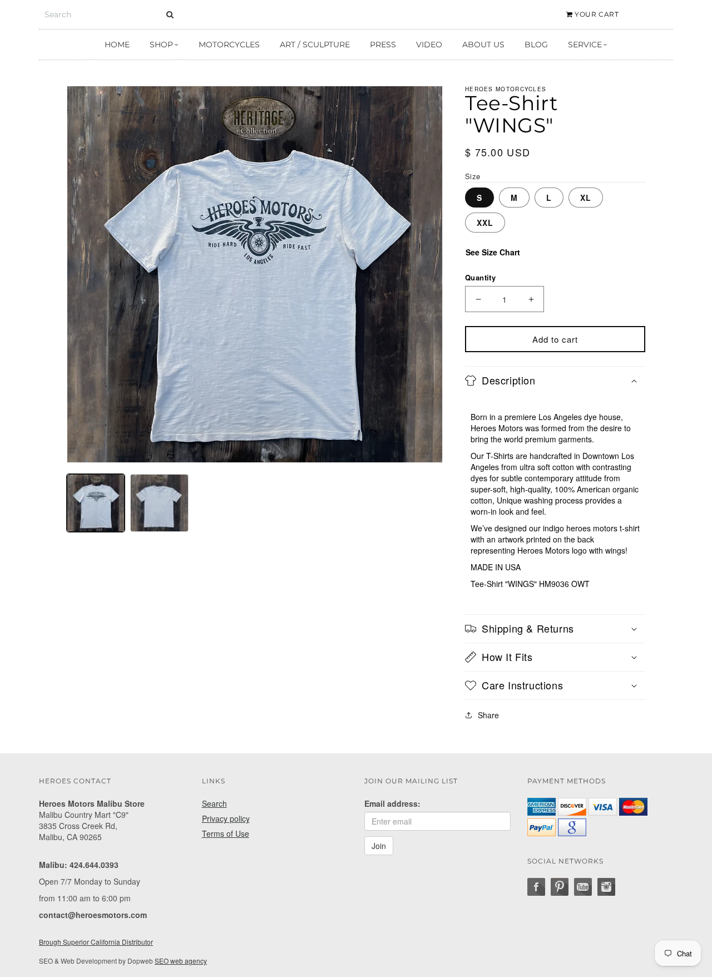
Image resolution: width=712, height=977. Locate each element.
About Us (483, 45)
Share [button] (488, 715)
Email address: (392, 803)
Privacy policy (226, 818)
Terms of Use (225, 833)
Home (117, 45)
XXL (485, 222)
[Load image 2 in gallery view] (159, 503)
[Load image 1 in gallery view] (96, 503)
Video (429, 45)
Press (383, 45)
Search (214, 803)
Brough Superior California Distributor (96, 941)
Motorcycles (229, 45)
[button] (555, 380)
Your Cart (596, 14)
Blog (536, 45)
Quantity (480, 277)
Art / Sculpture (315, 45)
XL (585, 197)
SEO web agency (181, 960)
